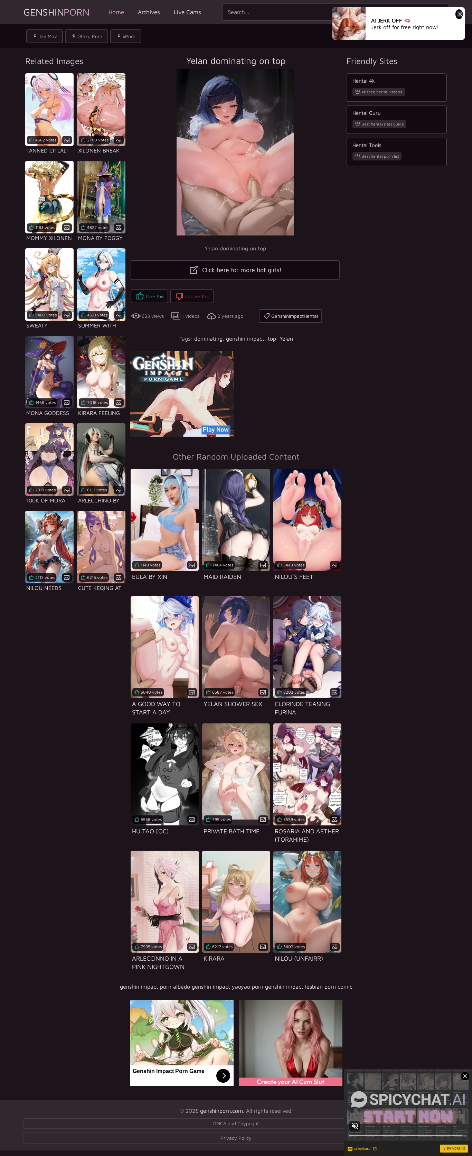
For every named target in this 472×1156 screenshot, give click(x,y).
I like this (155, 296)
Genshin (56, 12)
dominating (208, 338)
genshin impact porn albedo (155, 986)
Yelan (286, 338)
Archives (149, 12)
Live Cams (187, 12)
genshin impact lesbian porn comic (308, 986)
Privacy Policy (236, 1138)
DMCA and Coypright (236, 1123)
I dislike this (197, 296)
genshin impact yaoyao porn (227, 986)
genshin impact (245, 338)
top (272, 338)
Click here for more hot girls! (241, 270)
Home (116, 12)
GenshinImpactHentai (294, 316)
